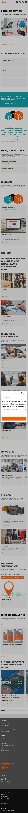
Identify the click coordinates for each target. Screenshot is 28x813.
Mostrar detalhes (20, 415)
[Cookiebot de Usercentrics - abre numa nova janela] (21, 393)
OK (14, 419)
